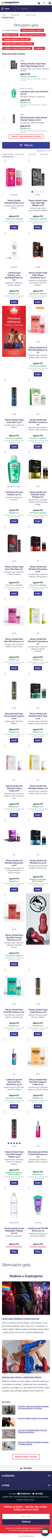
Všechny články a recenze (26, 1457)
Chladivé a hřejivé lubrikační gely (17, 48)
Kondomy (39, 48)
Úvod (4, 15)
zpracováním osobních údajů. (31, 1530)
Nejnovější (44, 154)
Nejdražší (32, 154)
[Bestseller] (38, 324)
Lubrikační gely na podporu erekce (18, 44)
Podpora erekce (10, 35)
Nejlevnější (19, 154)
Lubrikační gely (30, 15)
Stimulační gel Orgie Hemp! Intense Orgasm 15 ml (33, 118)
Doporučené (8, 154)
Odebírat (26, 1521)
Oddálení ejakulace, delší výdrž (16, 39)
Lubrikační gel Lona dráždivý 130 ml (34, 92)
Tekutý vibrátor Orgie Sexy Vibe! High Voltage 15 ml (33, 64)
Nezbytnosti (15, 15)
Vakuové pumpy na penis (32, 30)
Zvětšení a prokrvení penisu (32, 35)
